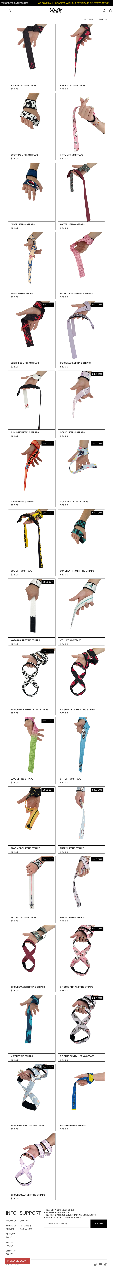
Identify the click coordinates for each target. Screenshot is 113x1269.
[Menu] (3, 10)
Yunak (16, 1264)
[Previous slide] (12, 53)
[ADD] (50, 78)
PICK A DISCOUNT (17, 1261)
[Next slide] (50, 53)
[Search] (9, 10)
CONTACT (25, 1220)
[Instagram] (95, 1264)
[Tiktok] (105, 1264)
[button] (103, 19)
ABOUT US (11, 1220)
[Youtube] (100, 1264)
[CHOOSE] (100, 702)
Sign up (99, 1223)
